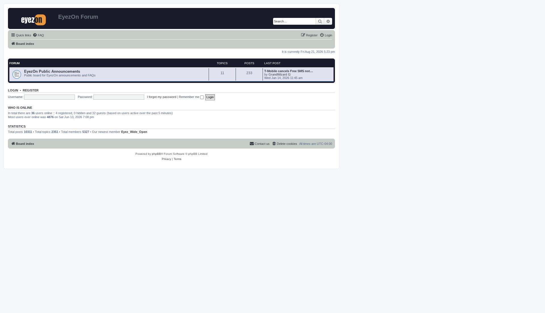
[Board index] (33, 18)
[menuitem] (38, 35)
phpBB (156, 153)
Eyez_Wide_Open (134, 131)
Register (31, 90)
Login (13, 90)
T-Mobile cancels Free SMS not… (288, 71)
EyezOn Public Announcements (52, 71)
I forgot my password (161, 97)
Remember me (189, 97)
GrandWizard (278, 74)
